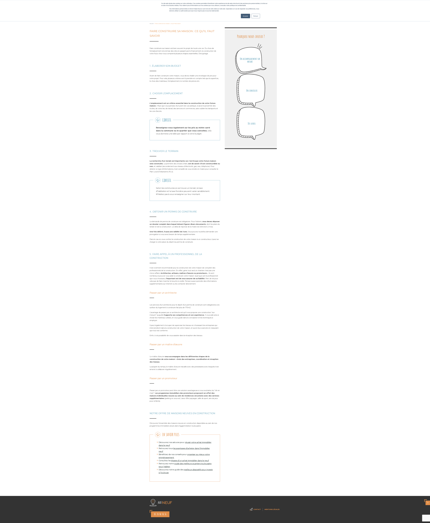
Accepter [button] (245, 16)
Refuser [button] (255, 16)
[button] (251, 58)
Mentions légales (272, 509)
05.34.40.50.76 (160, 514)
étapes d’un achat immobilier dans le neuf (190, 461)
